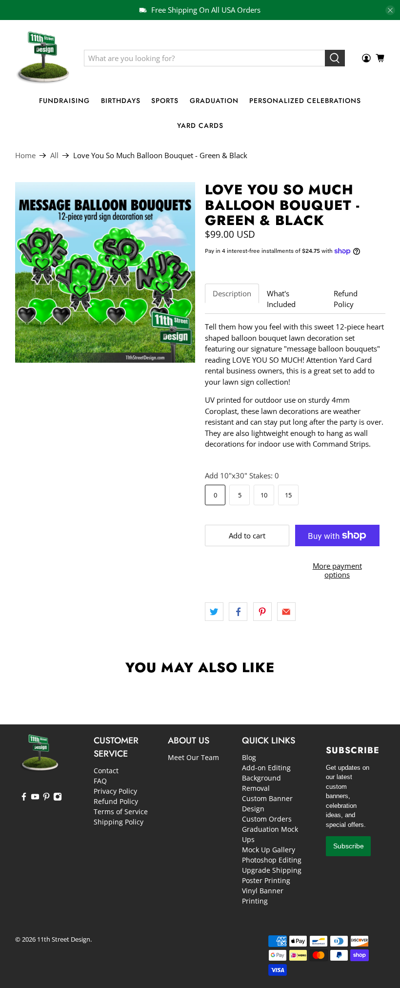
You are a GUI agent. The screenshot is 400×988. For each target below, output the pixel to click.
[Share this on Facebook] (238, 611)
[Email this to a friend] (286, 611)
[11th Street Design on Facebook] (24, 798)
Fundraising (64, 100)
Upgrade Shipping (271, 870)
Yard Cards (200, 125)
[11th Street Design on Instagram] (57, 798)
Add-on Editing (266, 767)
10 (263, 495)
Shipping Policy (118, 821)
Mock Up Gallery (268, 849)
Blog (249, 757)
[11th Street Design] (42, 58)
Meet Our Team (193, 757)
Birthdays (120, 100)
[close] (390, 10)
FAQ (100, 780)
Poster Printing (266, 880)
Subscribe (348, 846)
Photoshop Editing (271, 859)
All (54, 155)
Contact (106, 770)
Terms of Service (121, 811)
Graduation (214, 100)
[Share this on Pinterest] (262, 611)
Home (25, 155)
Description (232, 293)
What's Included (281, 298)
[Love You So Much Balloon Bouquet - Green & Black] (105, 272)
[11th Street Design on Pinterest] (46, 798)
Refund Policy (346, 298)
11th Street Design (63, 939)
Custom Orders (267, 818)
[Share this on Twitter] (214, 611)
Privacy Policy (115, 791)
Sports (165, 100)
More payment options (337, 570)
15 (288, 495)
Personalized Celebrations (305, 100)
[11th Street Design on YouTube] (35, 798)
